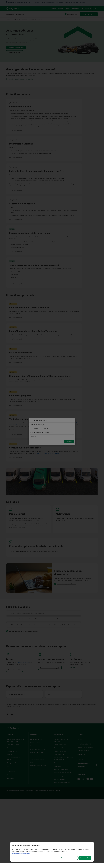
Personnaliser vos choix (68, 858)
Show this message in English (21, 853)
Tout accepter (85, 858)
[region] (52, 852)
